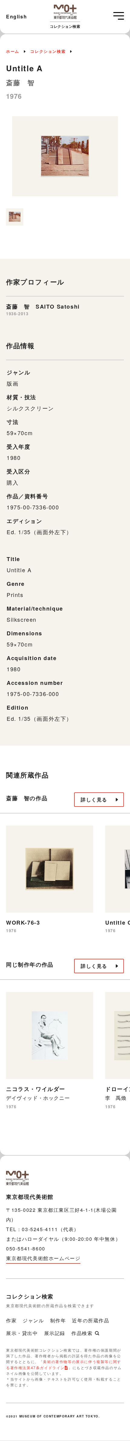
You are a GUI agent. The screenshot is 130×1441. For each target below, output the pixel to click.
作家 (11, 1320)
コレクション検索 (48, 51)
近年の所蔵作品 (90, 1320)
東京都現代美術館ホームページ (43, 1258)
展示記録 (54, 1333)
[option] (65, 159)
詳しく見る (94, 799)
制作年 (58, 1320)
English (16, 16)
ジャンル (33, 1320)
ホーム (12, 51)
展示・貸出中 (22, 1333)
